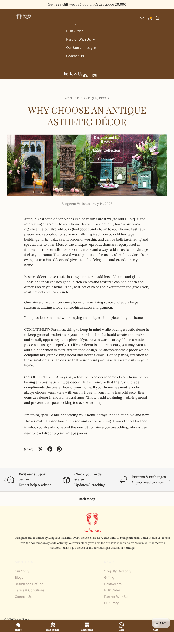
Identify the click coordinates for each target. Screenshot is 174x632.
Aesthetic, (74, 98)
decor (104, 98)
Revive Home (21, 619)
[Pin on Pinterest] (59, 449)
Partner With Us (116, 597)
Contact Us (75, 56)
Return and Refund (29, 584)
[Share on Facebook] (50, 449)
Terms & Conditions (30, 590)
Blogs (19, 577)
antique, (91, 98)
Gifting (109, 577)
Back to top (87, 499)
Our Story (73, 47)
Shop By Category (117, 571)
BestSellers (113, 584)
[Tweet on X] (40, 449)
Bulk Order (74, 31)
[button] (157, 17)
